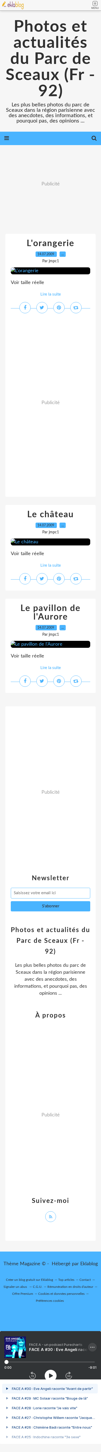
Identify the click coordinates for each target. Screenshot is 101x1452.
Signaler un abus (16, 1286)
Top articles (66, 1279)
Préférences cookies (50, 1300)
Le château (50, 514)
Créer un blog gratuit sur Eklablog (29, 1279)
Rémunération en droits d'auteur (70, 1286)
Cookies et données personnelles (61, 1293)
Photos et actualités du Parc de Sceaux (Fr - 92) (50, 59)
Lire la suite (50, 294)
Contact (85, 1279)
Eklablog (89, 1263)
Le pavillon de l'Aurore (50, 612)
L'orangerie (50, 243)
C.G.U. (37, 1286)
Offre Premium (22, 1293)
